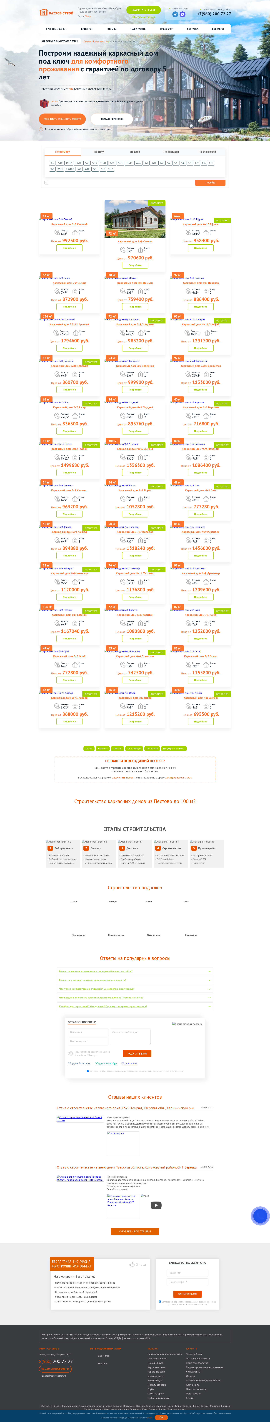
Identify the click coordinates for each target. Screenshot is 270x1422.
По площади (171, 151)
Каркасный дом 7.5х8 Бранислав (200, 366)
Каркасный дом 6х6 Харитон (135, 615)
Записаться (187, 1294)
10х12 (69, 163)
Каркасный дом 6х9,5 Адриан (135, 324)
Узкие (138, 163)
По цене (135, 151)
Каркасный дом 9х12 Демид (135, 449)
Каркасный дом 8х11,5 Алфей (201, 324)
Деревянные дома (157, 1358)
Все (52, 163)
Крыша (89, 748)
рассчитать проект (123, 777)
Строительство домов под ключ (165, 1354)
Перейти (210, 182)
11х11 (129, 163)
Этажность (103, 748)
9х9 (103, 169)
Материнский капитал (198, 1358)
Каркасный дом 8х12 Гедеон (69, 449)
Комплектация (134, 748)
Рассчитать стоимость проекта (62, 119)
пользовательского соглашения (168, 1071)
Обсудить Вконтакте (79, 1063)
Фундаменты (193, 1371)
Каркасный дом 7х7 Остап (200, 656)
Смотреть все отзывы (135, 1231)
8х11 (95, 169)
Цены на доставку (196, 1389)
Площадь (117, 748)
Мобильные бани (157, 1384)
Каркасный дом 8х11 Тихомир (135, 573)
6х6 (168, 163)
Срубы (151, 1389)
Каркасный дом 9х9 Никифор (69, 573)
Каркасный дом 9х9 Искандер (201, 532)
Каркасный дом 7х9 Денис (69, 283)
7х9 (211, 163)
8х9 (79, 169)
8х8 (52, 169)
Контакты (218, 29)
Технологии (152, 748)
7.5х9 (60, 169)
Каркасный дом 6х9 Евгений (69, 615)
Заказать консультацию (55, 1369)
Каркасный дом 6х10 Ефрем (200, 224)
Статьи (190, 1397)
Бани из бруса (155, 1380)
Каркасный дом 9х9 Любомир (200, 449)
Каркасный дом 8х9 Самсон (135, 241)
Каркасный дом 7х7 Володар (135, 532)
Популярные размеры (174, 748)
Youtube (102, 1363)
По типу (99, 151)
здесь (149, 1417)
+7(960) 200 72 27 (214, 13)
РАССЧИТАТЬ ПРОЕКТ (143, 9)
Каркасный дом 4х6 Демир (201, 698)
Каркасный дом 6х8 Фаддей (135, 407)
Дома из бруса (155, 1362)
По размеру (62, 151)
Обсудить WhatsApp (106, 1063)
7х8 (204, 163)
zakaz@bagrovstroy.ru (178, 777)
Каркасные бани (156, 1371)
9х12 (110, 169)
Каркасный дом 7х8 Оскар (135, 698)
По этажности (207, 151)
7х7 (197, 163)
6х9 (190, 163)
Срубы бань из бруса (159, 1397)
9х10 (154, 163)
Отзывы (112, 29)
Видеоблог (166, 29)
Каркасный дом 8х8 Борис (135, 490)
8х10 (87, 169)
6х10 (94, 163)
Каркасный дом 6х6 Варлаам (200, 407)
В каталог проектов (111, 119)
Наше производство (197, 1362)
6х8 (183, 163)
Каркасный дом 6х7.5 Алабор (69, 698)
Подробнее (69, 247)
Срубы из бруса (156, 1393)
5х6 (86, 163)
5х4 (146, 163)
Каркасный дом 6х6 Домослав (135, 656)
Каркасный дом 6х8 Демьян (135, 283)
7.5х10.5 (70, 169)
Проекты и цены (55, 29)
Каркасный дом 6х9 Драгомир (201, 573)
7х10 (60, 163)
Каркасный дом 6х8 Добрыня (69, 366)
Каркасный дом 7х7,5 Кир (69, 407)
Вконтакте (103, 1355)
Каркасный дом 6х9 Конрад (69, 532)
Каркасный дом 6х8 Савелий (69, 224)
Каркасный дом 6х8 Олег (200, 490)
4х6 (161, 163)
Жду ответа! (137, 1053)
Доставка (192, 29)
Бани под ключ (155, 1376)
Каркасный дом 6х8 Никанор (200, 283)
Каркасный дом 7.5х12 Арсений (69, 324)
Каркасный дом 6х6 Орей (69, 656)
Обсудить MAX (129, 1063)
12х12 (103, 163)
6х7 (176, 163)
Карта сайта (193, 1384)
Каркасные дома (156, 1367)
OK (161, 1417)
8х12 (112, 163)
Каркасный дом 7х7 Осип (200, 615)
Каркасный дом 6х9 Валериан (135, 366)
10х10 (78, 163)
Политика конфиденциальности (203, 1380)
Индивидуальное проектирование (204, 1367)
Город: (84, 16)
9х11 (120, 163)
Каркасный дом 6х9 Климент (69, 490)
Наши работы (138, 29)
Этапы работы (194, 1354)
